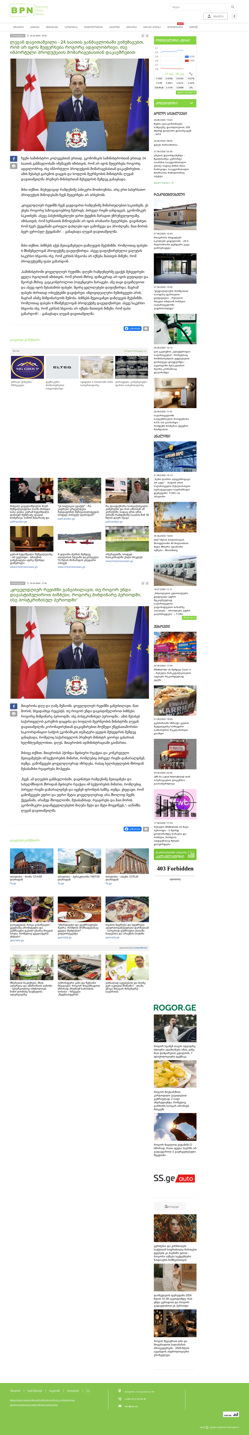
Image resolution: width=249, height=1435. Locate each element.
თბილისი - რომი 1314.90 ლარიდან (26, 878)
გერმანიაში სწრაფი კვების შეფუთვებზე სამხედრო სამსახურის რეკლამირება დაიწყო (171, 728)
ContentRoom (140, 948)
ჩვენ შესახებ (35, 1390)
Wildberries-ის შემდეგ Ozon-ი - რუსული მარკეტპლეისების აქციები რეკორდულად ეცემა (172, 674)
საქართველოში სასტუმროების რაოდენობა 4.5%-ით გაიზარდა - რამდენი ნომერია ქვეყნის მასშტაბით (171, 422)
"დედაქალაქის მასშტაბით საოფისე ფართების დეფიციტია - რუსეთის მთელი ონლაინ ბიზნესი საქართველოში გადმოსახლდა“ (171, 300)
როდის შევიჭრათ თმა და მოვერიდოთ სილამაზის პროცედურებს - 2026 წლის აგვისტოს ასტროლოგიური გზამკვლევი (171, 1348)
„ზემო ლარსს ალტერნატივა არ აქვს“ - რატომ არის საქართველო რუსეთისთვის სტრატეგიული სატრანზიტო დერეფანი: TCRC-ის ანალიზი (172, 488)
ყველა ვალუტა (185, 92)
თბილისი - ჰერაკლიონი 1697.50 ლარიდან (79, 878)
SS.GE (16, 351)
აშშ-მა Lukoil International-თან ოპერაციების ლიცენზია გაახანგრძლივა (172, 780)
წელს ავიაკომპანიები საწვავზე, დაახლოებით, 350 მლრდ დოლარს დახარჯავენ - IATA (172, 129)
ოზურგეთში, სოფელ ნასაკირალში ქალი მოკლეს (124, 556)
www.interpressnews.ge (24, 566)
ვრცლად (188, 617)
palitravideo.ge (18, 521)
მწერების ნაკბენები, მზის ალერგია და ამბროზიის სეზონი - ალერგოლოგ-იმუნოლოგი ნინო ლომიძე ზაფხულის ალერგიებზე (31, 988)
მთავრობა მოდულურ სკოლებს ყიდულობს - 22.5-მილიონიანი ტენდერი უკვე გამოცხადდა (171, 242)
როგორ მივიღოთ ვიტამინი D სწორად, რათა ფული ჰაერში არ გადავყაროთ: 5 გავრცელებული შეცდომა (175, 1150)
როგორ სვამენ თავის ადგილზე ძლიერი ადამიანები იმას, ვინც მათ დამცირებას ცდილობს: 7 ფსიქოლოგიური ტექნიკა (174, 1051)
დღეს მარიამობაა (166, 144)
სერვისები (73, 1390)
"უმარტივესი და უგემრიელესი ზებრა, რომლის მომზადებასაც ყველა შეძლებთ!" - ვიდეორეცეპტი (78, 929)
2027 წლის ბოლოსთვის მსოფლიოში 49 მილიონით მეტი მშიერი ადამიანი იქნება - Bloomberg (171, 545)
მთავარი (15, 1390)
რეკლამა (54, 1390)
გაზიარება (135, 328)
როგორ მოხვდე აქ (135, 351)
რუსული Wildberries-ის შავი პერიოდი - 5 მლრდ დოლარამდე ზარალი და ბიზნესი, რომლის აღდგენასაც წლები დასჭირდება (171, 836)
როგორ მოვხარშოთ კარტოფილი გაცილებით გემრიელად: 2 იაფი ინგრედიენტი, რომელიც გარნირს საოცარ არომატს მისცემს (171, 1101)
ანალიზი (162, 436)
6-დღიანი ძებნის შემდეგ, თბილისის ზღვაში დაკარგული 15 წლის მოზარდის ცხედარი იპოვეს (78, 559)
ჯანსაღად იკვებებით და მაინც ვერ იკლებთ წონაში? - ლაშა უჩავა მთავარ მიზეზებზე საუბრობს (126, 987)
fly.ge (13, 883)
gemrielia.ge (17, 940)
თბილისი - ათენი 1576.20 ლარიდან (122, 878)
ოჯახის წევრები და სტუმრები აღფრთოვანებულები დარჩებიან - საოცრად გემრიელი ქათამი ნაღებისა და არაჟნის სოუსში (127, 929)
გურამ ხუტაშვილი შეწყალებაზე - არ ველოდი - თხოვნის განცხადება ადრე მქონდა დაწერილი (31, 559)
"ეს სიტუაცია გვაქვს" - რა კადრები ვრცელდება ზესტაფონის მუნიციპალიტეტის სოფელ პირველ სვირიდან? (78, 510)
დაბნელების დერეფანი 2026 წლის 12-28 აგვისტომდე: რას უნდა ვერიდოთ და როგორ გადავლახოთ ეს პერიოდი (173, 1300)
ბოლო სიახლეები (170, 113)
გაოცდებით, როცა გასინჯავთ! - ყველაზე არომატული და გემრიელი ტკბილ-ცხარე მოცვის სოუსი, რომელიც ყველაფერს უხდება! (31, 930)
